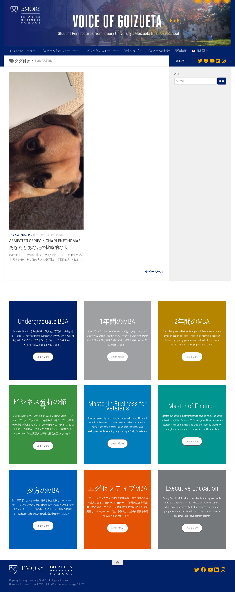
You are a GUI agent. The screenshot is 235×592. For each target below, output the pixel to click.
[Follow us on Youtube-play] (212, 61)
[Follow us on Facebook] (206, 61)
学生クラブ (131, 51)
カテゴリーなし (37, 234)
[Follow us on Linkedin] (218, 61)
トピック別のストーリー (100, 51)
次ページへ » (154, 272)
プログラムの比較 (158, 51)
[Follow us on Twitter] (200, 61)
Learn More (43, 356)
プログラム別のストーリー (58, 51)
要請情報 (181, 51)
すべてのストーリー (22, 51)
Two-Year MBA (17, 234)
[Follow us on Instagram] (223, 61)
